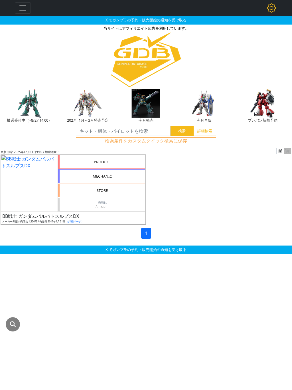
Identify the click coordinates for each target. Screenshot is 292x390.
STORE (102, 190)
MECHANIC (102, 176)
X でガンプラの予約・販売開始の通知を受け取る (146, 20)
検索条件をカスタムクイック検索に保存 (146, 141)
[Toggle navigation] (23, 8)
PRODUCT (102, 161)
